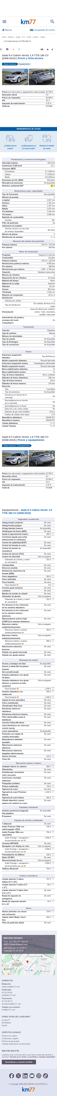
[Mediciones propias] (19, 49)
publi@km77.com (9, 995)
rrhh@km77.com (8, 1010)
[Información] (1, 49)
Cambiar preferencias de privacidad (16, 1044)
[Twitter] (18, 1075)
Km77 (28, 21)
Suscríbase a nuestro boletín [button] (19, 1062)
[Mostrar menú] (4, 22)
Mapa (25, 944)
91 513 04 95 (18, 951)
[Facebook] (11, 1075)
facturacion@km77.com (11, 1004)
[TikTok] (45, 1075)
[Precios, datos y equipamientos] (13, 49)
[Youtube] (31, 1075)
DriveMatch (6, 1023)
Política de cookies (9, 1036)
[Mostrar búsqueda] (52, 21)
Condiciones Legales (10, 1038)
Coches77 (6, 1020)
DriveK (4, 1025)
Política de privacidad (10, 1041)
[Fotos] (7, 49)
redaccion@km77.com (11, 987)
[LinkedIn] (25, 1075)
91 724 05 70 (22, 948)
